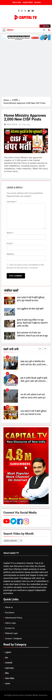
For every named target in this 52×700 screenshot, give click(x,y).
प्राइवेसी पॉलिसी (28, 3)
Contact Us (10, 628)
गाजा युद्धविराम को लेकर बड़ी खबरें (30, 309)
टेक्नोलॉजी (8, 663)
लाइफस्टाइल (9, 668)
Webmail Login (11, 633)
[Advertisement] (26, 68)
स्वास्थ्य (7, 684)
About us (9, 607)
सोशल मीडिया (9, 678)
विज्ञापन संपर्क (16, 3)
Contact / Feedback (13, 638)
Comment (12, 201)
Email (10, 243)
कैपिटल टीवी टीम (12, 124)
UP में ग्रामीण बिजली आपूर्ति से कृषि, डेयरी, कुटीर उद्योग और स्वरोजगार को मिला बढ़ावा (34, 364)
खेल (6, 658)
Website (10, 254)
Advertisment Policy (13, 618)
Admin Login (10, 623)
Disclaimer (9, 612)
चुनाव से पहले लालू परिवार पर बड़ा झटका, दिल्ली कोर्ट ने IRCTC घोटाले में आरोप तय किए (32, 323)
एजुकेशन (8, 652)
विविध (7, 673)
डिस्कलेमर (37, 3)
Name (10, 233)
